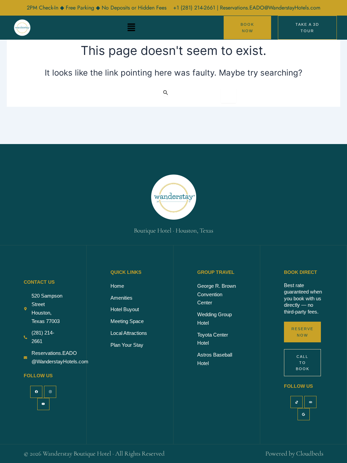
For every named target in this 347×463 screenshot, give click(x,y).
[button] (131, 27)
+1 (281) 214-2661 (195, 8)
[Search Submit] (165, 92)
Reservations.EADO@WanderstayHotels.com (270, 8)
